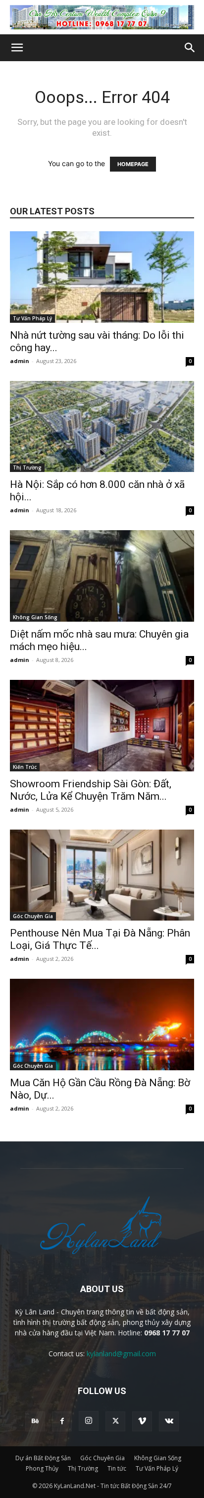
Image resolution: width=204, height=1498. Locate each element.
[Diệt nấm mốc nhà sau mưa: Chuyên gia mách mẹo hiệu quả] (102, 576)
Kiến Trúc (25, 766)
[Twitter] (115, 1421)
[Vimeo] (142, 1421)
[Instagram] (89, 1421)
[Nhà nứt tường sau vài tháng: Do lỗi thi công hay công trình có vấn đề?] (102, 277)
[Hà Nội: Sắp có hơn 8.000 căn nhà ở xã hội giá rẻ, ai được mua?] (102, 426)
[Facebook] (62, 1421)
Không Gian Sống (35, 617)
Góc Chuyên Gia (33, 916)
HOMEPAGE (133, 164)
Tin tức (116, 1468)
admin (19, 361)
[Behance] (35, 1421)
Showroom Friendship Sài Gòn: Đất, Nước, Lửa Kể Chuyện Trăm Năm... (90, 790)
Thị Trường (27, 467)
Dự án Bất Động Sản (43, 1458)
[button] (17, 47)
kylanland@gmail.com (121, 1353)
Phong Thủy (42, 1468)
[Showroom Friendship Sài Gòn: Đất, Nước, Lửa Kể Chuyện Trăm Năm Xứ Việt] (102, 725)
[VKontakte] (169, 1421)
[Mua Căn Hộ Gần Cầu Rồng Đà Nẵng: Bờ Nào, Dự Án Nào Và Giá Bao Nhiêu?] (102, 1024)
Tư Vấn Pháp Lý (32, 318)
